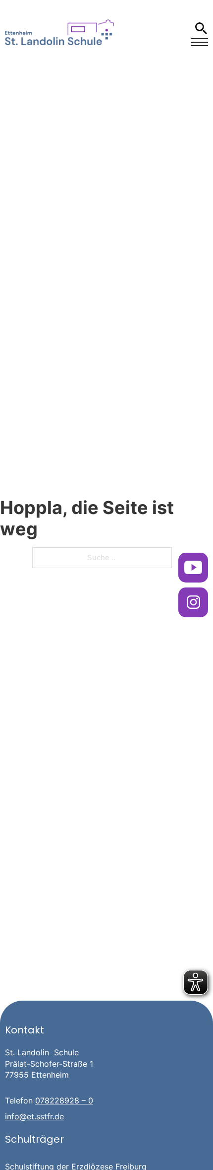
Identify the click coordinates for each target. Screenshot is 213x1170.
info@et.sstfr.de (34, 1116)
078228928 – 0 (64, 1100)
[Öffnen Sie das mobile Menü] (199, 42)
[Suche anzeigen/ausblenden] (201, 28)
